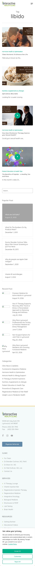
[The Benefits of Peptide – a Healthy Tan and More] (17, 157)
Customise (17, 556)
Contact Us (8, 471)
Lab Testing (8, 506)
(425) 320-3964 (12, 429)
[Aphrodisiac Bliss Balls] (17, 76)
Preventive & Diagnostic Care (12, 388)
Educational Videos (11, 525)
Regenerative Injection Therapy (15, 490)
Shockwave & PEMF (11, 503)
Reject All (17, 562)
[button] (32, 4)
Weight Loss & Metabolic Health (13, 395)
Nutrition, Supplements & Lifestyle (13, 91)
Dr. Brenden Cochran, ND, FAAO (15, 462)
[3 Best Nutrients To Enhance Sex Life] (17, 37)
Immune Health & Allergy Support (14, 375)
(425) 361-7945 (12, 427)
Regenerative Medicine (12, 493)
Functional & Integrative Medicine (14, 369)
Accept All (17, 551)
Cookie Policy (12, 544)
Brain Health (8, 509)
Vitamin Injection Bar (11, 487)
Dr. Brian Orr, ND (10, 465)
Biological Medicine (11, 500)
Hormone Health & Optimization (12, 51)
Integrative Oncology (11, 496)
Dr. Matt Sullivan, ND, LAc (13, 468)
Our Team (7, 458)
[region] (17, 547)
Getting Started (9, 522)
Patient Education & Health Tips (12, 171)
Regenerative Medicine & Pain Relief (15, 392)
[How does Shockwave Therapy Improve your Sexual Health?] (17, 115)
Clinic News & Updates (10, 366)
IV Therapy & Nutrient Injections (13, 379)
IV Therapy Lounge (11, 483)
